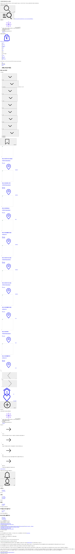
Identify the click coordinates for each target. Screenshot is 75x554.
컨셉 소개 (3, 490)
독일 (6, 552)
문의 (2, 511)
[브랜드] (38, 47)
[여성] (38, 49)
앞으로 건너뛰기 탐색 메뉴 (4, 41)
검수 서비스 (4, 497)
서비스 (2, 486)
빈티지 (3, 55)
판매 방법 (3, 504)
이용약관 (5, 523)
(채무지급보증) (29, 542)
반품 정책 (3, 498)
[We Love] (38, 45)
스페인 (8, 552)
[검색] (7, 15)
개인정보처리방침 (7, 524)
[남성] (38, 51)
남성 (2, 50)
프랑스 (1, 552)
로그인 (1, 33)
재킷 (2, 65)
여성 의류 (3, 64)
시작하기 (3, 423)
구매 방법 (3, 496)
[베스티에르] (38, 59)
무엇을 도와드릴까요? (4, 506)
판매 (1, 500)
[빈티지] (38, 56)
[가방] (38, 52)
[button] (6, 29)
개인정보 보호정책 (4, 525)
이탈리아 (10, 552)
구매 (1, 492)
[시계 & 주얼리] (38, 54)
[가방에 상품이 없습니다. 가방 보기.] (6, 40)
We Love (3, 44)
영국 (3, 552)
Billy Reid (3, 63)
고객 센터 (3, 510)
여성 (2, 48)
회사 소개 (3, 517)
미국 (4, 552)
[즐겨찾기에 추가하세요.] (2, 162)
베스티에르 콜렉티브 (4, 513)
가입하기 (4, 33)
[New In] (38, 43)
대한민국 (12, 552)
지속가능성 (4, 518)
